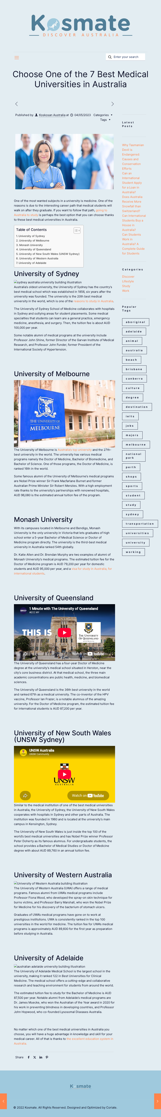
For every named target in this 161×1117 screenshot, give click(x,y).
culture (133, 388)
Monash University (31, 245)
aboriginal (135, 322)
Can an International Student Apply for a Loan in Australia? (132, 182)
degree (132, 397)
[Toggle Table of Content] (75, 230)
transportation (140, 523)
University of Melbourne (34, 240)
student (133, 495)
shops (131, 476)
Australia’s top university (75, 450)
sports (132, 486)
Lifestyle (128, 281)
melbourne (136, 444)
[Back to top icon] (142, 1109)
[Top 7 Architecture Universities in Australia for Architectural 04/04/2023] (3, 1101)
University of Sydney (31, 236)
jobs (130, 425)
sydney (132, 514)
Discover (128, 276)
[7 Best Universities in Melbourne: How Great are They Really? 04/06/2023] (157, 1101)
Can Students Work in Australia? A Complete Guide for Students (133, 244)
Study (126, 286)
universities (137, 533)
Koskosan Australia (52, 115)
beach (131, 359)
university (136, 542)
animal (132, 340)
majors (132, 435)
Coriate (111, 1107)
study (131, 504)
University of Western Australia (38, 258)
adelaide (134, 331)
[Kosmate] (80, 26)
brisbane (134, 369)
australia (134, 350)
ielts (130, 416)
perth (131, 467)
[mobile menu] (16, 57)
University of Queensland (35, 249)
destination (137, 406)
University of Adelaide (32, 262)
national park (134, 455)
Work (125, 291)
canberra (134, 378)
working (133, 551)
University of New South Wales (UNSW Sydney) (49, 253)
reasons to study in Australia (93, 301)
